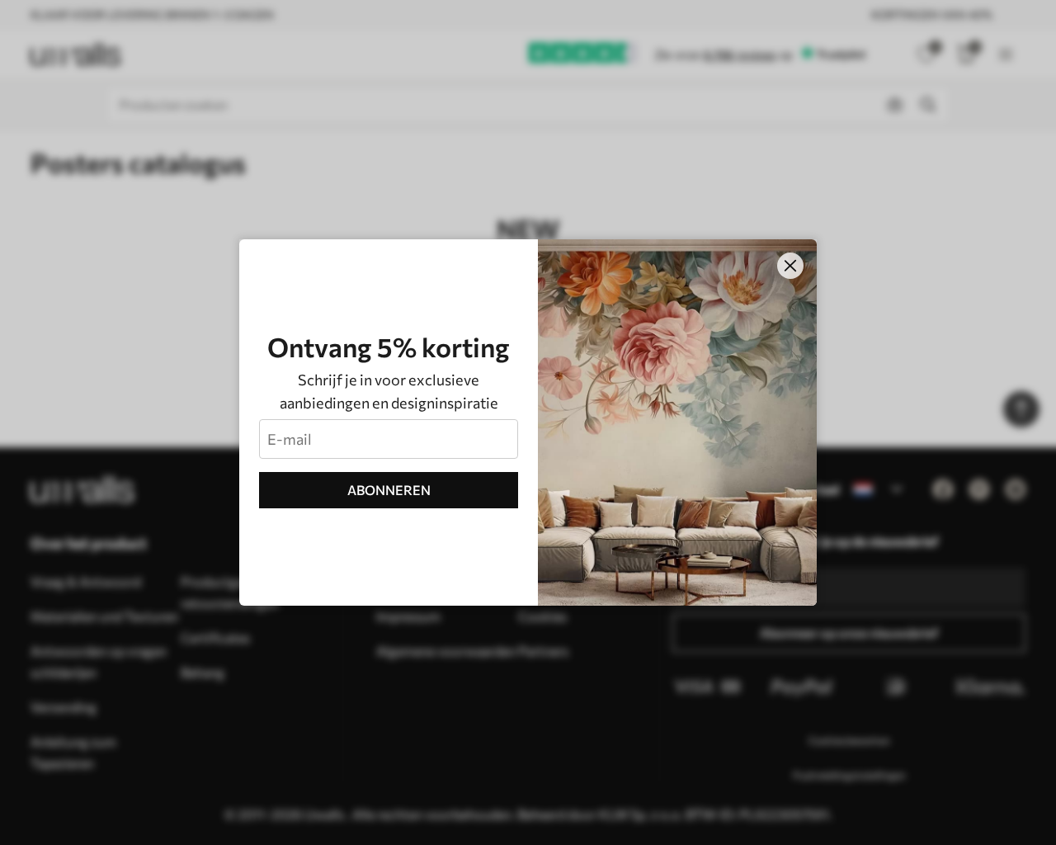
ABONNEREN (389, 490)
